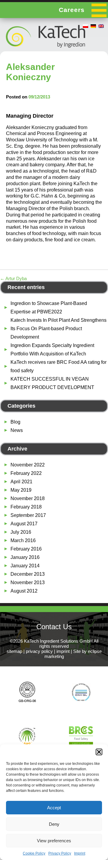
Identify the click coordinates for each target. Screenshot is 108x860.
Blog (15, 421)
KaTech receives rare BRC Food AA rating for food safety (58, 366)
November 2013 (27, 582)
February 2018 (26, 506)
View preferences (54, 840)
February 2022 (26, 473)
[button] (99, 752)
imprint (63, 651)
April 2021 (21, 481)
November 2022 (27, 464)
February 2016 (26, 548)
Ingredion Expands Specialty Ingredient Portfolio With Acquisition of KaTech (52, 349)
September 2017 (28, 515)
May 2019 (21, 490)
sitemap (14, 651)
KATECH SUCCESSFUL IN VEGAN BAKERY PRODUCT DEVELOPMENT (52, 383)
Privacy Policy (59, 853)
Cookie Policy (34, 853)
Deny (54, 824)
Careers (72, 9)
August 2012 (24, 590)
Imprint (79, 853)
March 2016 (23, 540)
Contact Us (54, 627)
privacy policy (39, 651)
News (16, 430)
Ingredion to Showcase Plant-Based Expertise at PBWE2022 (48, 307)
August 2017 (24, 523)
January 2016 (25, 557)
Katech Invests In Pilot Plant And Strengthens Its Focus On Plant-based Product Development (58, 328)
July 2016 (20, 532)
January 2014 (25, 565)
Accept (54, 807)
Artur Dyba (13, 278)
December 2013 (27, 574)
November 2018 (27, 498)
